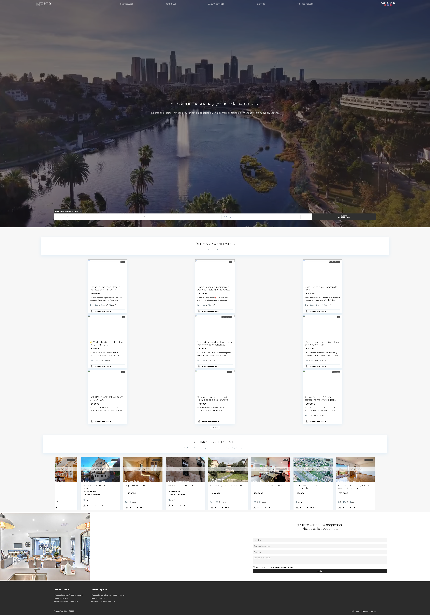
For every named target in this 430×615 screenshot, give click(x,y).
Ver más (215, 427)
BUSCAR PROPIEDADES (344, 217)
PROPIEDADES (126, 4)
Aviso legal (355, 611)
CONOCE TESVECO (305, 4)
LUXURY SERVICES (216, 4)
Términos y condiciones (282, 567)
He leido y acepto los (263, 567)
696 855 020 (389, 3)
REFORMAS (171, 4)
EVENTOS (261, 4)
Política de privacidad (368, 611)
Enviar (319, 571)
